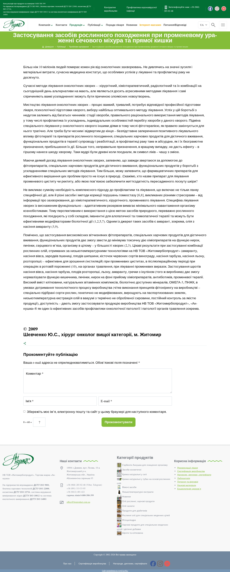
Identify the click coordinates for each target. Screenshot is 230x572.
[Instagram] (217, 8)
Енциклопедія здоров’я (189, 488)
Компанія (44, 25)
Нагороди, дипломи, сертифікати (194, 474)
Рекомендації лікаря (187, 467)
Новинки (131, 25)
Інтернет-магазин (150, 25)
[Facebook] (210, 8)
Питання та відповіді (187, 481)
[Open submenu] (51, 25)
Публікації (94, 25)
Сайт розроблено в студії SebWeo (115, 570)
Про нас (67, 563)
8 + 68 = (27, 422)
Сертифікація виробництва (191, 471)
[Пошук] (213, 24)
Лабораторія (183, 478)
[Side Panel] (223, 25)
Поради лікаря (115, 25)
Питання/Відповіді (175, 25)
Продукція (75, 25)
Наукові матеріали (186, 485)
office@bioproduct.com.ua (78, 501)
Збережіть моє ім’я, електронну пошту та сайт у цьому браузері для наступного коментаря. (97, 411)
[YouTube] (223, 8)
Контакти (61, 25)
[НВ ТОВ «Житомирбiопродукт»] (14, 25)
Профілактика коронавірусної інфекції (142, 9)
